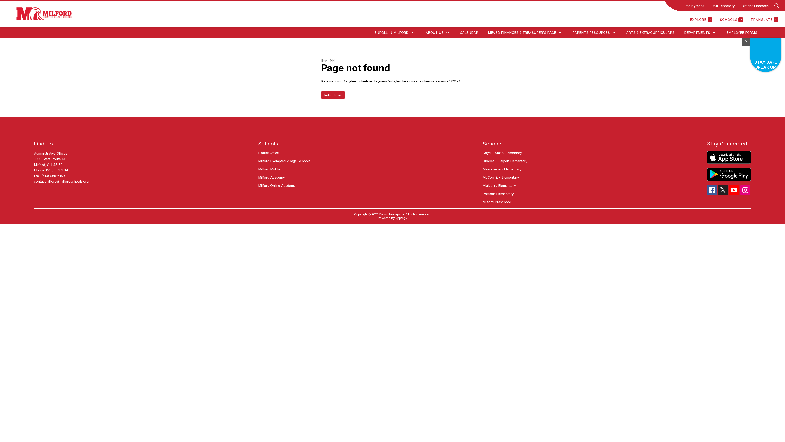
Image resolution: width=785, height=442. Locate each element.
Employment (693, 6)
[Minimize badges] (746, 42)
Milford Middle (269, 169)
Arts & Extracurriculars (650, 32)
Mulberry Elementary (499, 186)
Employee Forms (741, 32)
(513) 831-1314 (57, 170)
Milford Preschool (497, 202)
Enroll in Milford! (392, 32)
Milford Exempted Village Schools (284, 161)
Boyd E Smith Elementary (502, 153)
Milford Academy (271, 177)
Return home (333, 95)
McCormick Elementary (501, 177)
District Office (268, 153)
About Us (435, 32)
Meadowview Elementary (502, 169)
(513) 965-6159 (53, 176)
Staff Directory (722, 6)
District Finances (755, 6)
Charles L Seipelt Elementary (505, 161)
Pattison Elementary (498, 194)
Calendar (469, 32)
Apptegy (401, 218)
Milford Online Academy (277, 186)
